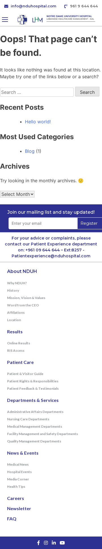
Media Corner (18, 479)
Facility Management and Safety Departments (42, 434)
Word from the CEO (23, 305)
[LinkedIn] (54, 542)
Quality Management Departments (34, 441)
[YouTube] (62, 542)
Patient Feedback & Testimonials (33, 388)
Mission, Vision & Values (26, 298)
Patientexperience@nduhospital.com (51, 255)
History (13, 290)
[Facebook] (38, 542)
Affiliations (16, 312)
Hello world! (38, 121)
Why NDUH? (17, 283)
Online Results (18, 343)
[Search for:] (37, 92)
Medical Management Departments (34, 426)
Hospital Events (19, 472)
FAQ (11, 518)
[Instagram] (46, 542)
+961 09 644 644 (43, 250)
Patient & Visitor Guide (25, 374)
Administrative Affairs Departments (35, 412)
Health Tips (16, 486)
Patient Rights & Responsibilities (32, 381)
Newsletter (19, 508)
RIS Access (15, 350)
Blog (30, 151)
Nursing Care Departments (28, 419)
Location (14, 320)
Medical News (18, 464)
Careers (15, 498)
